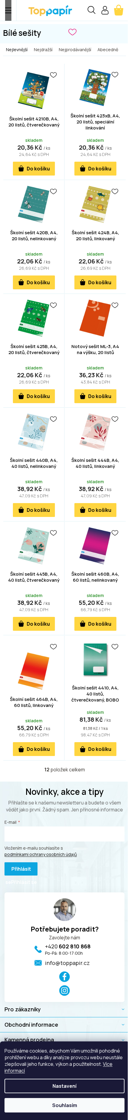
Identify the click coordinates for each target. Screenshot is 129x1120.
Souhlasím (64, 1105)
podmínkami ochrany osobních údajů (40, 854)
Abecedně (108, 49)
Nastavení (64, 1086)
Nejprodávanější (75, 49)
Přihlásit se (18, 871)
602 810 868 (68, 946)
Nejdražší (43, 49)
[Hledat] (92, 11)
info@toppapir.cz (67, 962)
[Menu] (8, 10)
